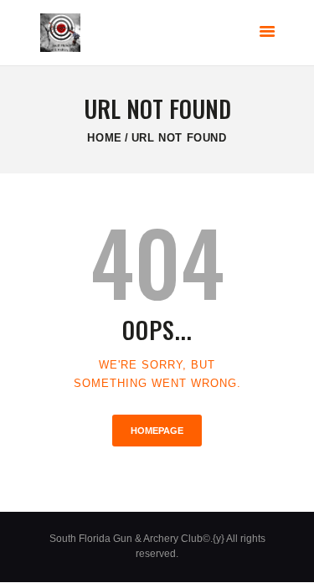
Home (104, 138)
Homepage (157, 431)
